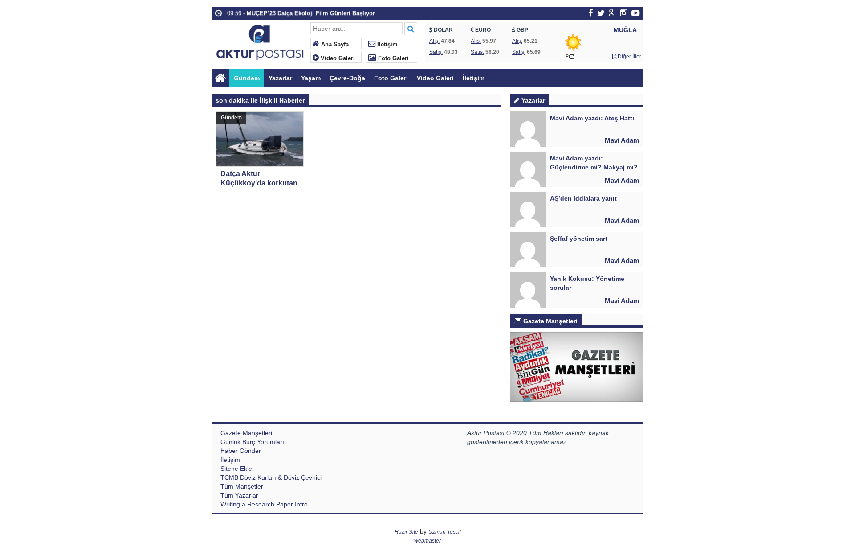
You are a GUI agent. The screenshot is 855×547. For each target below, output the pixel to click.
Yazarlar (280, 78)
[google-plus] (612, 12)
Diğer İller (628, 56)
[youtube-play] (635, 12)
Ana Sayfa (334, 44)
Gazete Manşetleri (246, 432)
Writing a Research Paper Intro (264, 504)
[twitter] (601, 12)
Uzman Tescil (444, 532)
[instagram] (623, 12)
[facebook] (590, 12)
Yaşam (311, 78)
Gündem (247, 78)
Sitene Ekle (236, 468)
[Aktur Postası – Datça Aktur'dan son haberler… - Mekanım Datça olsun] (260, 41)
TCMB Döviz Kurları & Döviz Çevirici (271, 477)
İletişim (386, 44)
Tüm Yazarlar (239, 495)
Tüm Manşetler (241, 486)
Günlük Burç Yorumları (252, 441)
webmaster (427, 541)
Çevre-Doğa (347, 78)
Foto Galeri (392, 58)
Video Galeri (337, 58)
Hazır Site (406, 532)
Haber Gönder (240, 450)
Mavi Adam (622, 140)
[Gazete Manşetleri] (576, 366)
